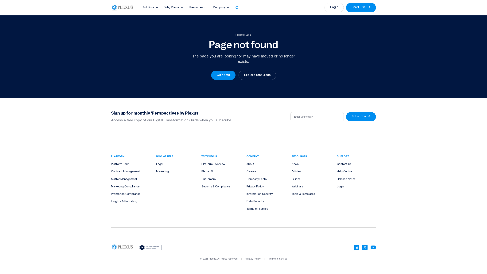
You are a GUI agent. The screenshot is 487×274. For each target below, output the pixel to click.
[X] (365, 247)
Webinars (297, 187)
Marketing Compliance (125, 187)
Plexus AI (207, 171)
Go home (223, 75)
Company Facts (257, 179)
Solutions (148, 7)
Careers (251, 171)
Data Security (255, 201)
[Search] (237, 7)
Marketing (162, 171)
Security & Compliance (215, 187)
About (250, 164)
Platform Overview (213, 164)
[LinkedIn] (356, 247)
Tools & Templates (303, 194)
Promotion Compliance (125, 194)
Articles (296, 171)
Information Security (260, 194)
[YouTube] (373, 247)
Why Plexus (172, 7)
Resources (196, 7)
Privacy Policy (255, 187)
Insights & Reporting (124, 201)
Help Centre (344, 171)
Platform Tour (120, 164)
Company (219, 7)
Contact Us (344, 164)
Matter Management (124, 179)
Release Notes (346, 179)
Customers (208, 179)
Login (334, 7)
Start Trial (361, 7)
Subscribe (361, 116)
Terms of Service (257, 209)
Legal (159, 164)
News (295, 164)
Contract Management (125, 171)
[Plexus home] (122, 7)
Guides (296, 179)
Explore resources (257, 75)
